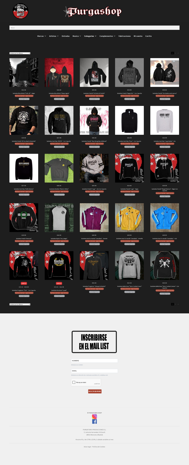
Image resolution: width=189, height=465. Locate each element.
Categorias (89, 36)
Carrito (148, 36)
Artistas (52, 36)
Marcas (40, 36)
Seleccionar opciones (24, 96)
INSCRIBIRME (94, 391)
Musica (76, 36)
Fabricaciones (125, 36)
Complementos (106, 36)
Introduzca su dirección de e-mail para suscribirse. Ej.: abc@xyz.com (89, 375)
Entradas (66, 36)
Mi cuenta (138, 36)
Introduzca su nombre (77, 365)
